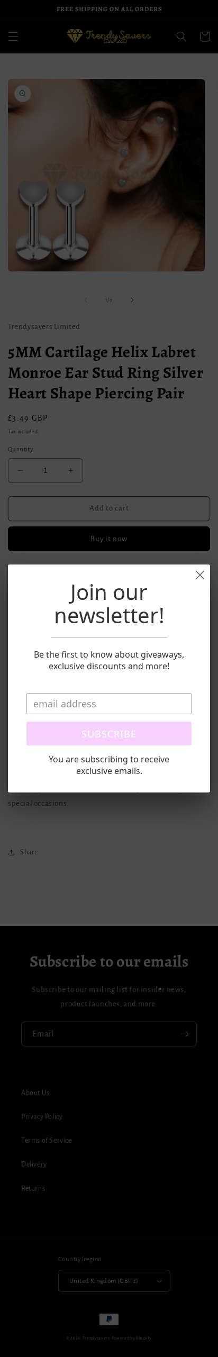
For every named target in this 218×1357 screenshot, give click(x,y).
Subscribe (109, 733)
